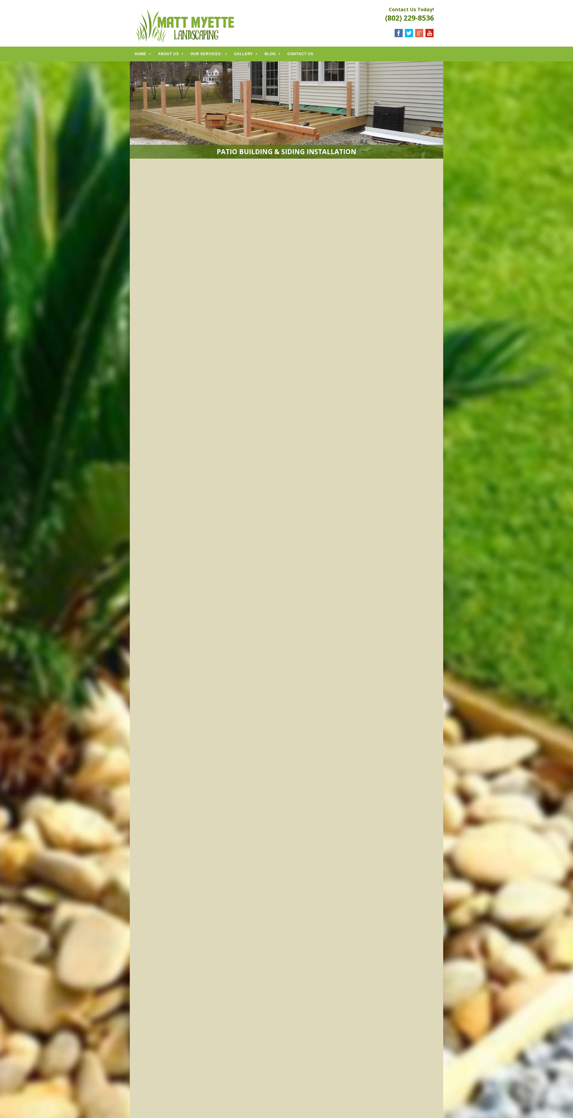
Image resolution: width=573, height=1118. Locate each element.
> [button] (437, 619)
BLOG (270, 54)
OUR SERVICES (205, 54)
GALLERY (243, 54)
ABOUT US (168, 54)
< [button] (135, 619)
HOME (140, 54)
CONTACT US (300, 54)
